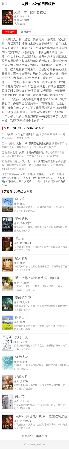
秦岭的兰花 (23, 298)
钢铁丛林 (21, 218)
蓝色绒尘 (21, 357)
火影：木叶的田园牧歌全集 (40, 161)
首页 (4, 3)
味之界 (20, 238)
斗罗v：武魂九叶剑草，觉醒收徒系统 (41, 416)
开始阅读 (26, 31)
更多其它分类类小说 (34, 436)
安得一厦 (21, 337)
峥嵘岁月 (21, 377)
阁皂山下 (21, 317)
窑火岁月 (21, 258)
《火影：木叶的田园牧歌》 (20, 134)
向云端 (20, 199)
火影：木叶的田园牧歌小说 (34, 152)
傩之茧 (20, 396)
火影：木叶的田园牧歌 (32, 174)
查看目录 (10, 31)
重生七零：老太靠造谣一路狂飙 (37, 278)
